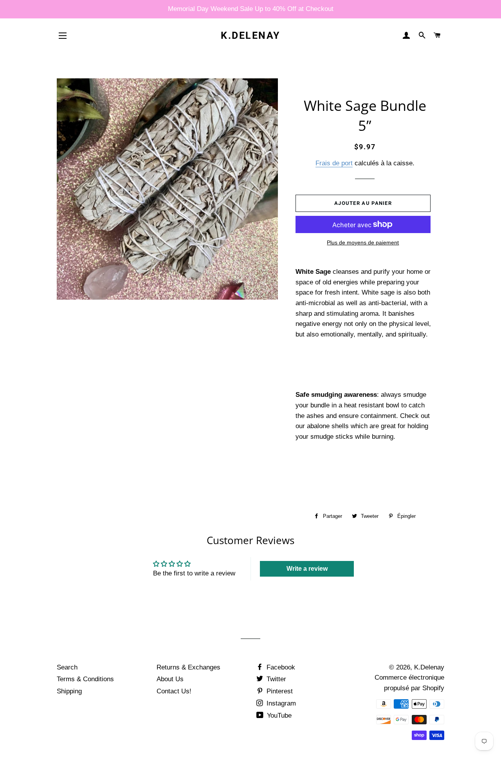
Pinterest (279, 691)
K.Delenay (250, 35)
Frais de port (334, 163)
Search (67, 667)
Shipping (69, 691)
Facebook (280, 667)
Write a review (307, 568)
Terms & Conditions (85, 679)
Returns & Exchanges (188, 667)
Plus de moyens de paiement (363, 242)
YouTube (278, 715)
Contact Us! (174, 691)
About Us (170, 679)
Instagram (280, 703)
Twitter (275, 679)
